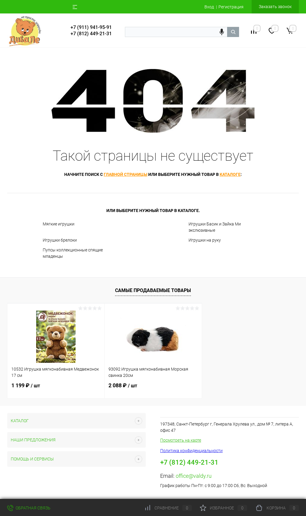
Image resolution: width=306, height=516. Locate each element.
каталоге (230, 174)
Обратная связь (33, 508)
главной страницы (125, 174)
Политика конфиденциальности (191, 450)
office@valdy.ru (194, 476)
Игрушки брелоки (60, 240)
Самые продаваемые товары (153, 290)
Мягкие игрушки (58, 224)
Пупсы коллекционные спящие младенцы (73, 253)
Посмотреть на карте (180, 440)
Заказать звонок (275, 6)
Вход (209, 6)
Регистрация (231, 6)
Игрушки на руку (205, 240)
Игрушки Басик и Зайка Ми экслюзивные (215, 227)
